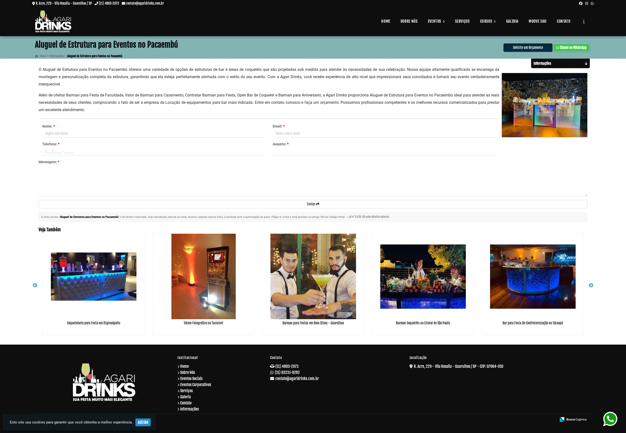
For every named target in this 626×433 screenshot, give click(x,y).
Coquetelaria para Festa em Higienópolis (93, 323)
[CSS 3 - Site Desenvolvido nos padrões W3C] (534, 420)
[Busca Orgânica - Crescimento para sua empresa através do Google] (573, 419)
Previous (35, 285)
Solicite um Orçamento (528, 47)
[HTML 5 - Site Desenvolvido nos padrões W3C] (517, 420)
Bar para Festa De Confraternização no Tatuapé (533, 323)
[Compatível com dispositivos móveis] (550, 420)
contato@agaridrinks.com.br (145, 3)
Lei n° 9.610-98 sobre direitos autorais (369, 217)
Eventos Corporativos (195, 384)
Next (591, 285)
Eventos (435, 21)
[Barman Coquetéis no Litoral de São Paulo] (423, 276)
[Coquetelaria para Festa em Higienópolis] (94, 276)
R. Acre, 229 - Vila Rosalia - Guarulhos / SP (64, 3)
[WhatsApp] (592, 3)
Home (385, 21)
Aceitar (143, 422)
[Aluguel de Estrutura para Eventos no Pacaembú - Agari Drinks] (53, 21)
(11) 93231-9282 (287, 372)
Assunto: (281, 144)
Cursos (486, 21)
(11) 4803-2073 (109, 3)
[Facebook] (580, 3)
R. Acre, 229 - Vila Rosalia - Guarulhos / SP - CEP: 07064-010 (458, 366)
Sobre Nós (409, 21)
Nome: (48, 126)
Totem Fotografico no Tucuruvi (203, 323)
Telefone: (50, 144)
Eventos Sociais (191, 378)
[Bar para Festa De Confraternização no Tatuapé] (533, 276)
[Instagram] (586, 3)
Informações (189, 409)
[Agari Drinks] (104, 382)
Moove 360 (538, 21)
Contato (563, 21)
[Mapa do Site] (505, 420)
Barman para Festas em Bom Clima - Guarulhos (313, 323)
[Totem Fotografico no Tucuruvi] (203, 276)
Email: (279, 126)
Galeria (512, 21)
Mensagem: (49, 162)
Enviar (311, 204)
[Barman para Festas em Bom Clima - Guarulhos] (313, 276)
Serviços (462, 21)
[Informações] (584, 21)
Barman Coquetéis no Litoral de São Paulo (423, 323)
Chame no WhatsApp (573, 47)
